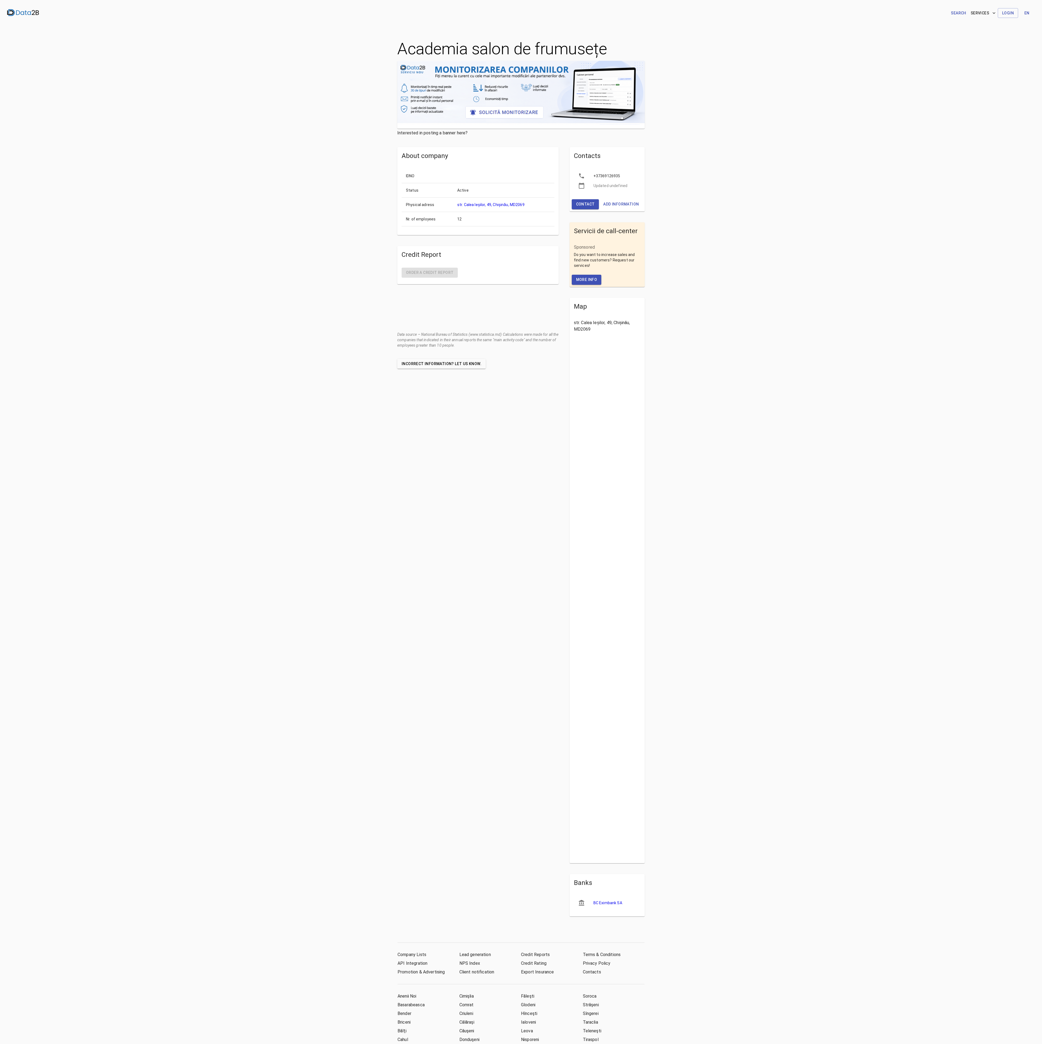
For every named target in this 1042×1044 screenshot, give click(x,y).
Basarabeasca (411, 1004)
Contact (585, 204)
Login (1008, 13)
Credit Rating (534, 963)
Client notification (476, 972)
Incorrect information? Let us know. (441, 364)
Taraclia (590, 1022)
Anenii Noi (407, 996)
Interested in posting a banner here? (432, 132)
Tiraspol (591, 1039)
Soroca (590, 996)
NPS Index (469, 963)
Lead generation (475, 954)
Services (980, 13)
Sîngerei (591, 1013)
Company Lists (412, 954)
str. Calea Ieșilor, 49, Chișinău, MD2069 (491, 205)
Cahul (403, 1039)
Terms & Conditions (602, 954)
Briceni (404, 1022)
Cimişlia (466, 996)
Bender (404, 1013)
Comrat (466, 1004)
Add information (621, 204)
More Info (586, 279)
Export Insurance (537, 972)
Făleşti (527, 996)
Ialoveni (528, 1022)
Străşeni (591, 1004)
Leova (527, 1030)
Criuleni (466, 1013)
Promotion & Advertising (421, 972)
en (1027, 13)
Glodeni (528, 1004)
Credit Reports (535, 954)
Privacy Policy (597, 963)
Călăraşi (466, 1022)
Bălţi (402, 1030)
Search (958, 13)
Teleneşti (592, 1030)
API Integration (412, 963)
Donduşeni (469, 1039)
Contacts (592, 972)
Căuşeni (466, 1030)
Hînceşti (529, 1013)
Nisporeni (530, 1039)
